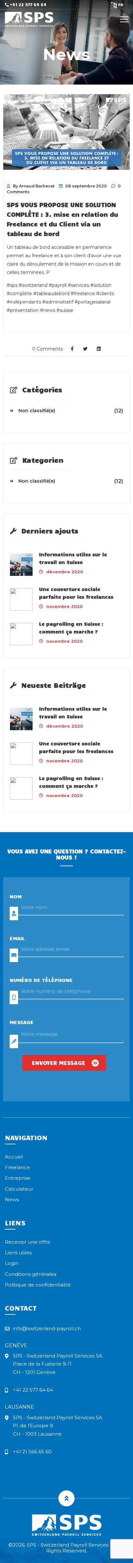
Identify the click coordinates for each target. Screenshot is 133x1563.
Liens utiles (18, 1252)
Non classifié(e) (36, 410)
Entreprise (17, 1178)
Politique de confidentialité (38, 1285)
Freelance (17, 1167)
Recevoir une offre (27, 1242)
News (12, 1199)
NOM (16, 896)
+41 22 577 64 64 (27, 4)
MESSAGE (22, 1022)
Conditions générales (30, 1274)
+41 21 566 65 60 (32, 1452)
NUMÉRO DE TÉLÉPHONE (41, 980)
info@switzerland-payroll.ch (47, 1328)
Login (11, 1263)
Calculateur (19, 1189)
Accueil (14, 1157)
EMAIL (17, 938)
